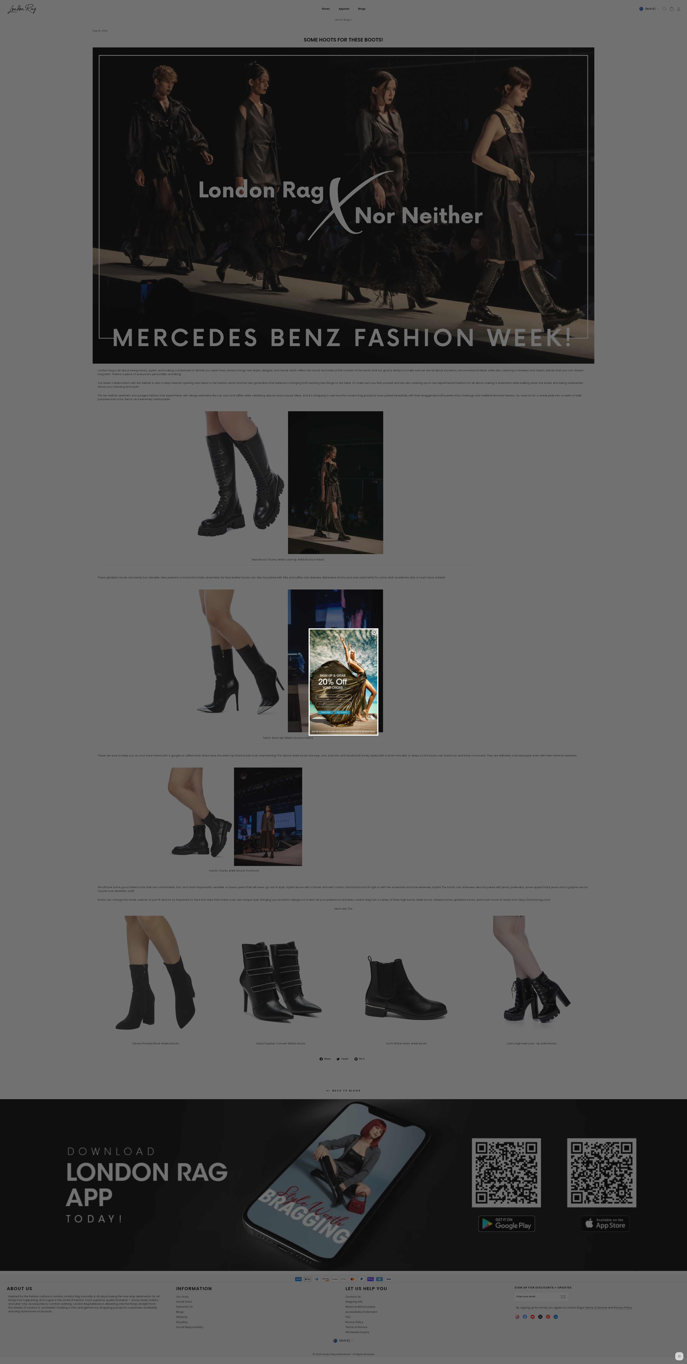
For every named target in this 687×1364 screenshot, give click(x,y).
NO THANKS (342, 712)
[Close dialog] (374, 632)
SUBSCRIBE (325, 712)
